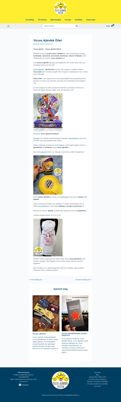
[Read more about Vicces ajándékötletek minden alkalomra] (75, 313)
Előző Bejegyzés (35, 279)
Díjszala (36, 138)
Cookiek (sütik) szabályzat (97, 379)
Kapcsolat (97, 386)
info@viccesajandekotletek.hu (24, 375)
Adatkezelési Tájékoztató (97, 377)
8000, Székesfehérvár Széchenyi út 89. (23, 379)
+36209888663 (23, 377)
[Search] (76, 26)
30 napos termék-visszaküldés (97, 384)
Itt (34, 88)
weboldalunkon (74, 138)
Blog (97, 375)
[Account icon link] (8, 26)
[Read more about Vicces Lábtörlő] (46, 313)
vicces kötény (42, 206)
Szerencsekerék (38, 69)
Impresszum (24, 381)
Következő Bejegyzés (84, 279)
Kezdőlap (97, 372)
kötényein (64, 197)
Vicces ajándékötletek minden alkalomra (74, 334)
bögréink (43, 152)
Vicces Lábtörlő (39, 334)
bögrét (61, 145)
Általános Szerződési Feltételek (97, 381)
